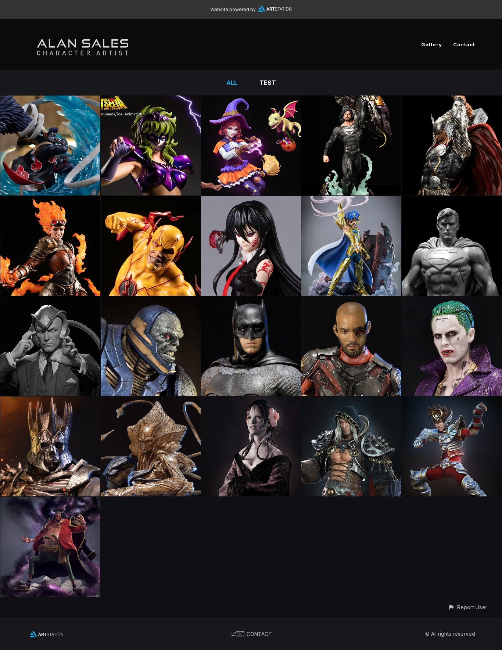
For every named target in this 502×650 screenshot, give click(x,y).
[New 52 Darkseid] (151, 301)
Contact (464, 44)
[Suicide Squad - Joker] (452, 301)
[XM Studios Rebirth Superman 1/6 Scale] (452, 201)
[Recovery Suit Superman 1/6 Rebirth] (351, 100)
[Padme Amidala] (251, 401)
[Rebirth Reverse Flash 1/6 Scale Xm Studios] (151, 201)
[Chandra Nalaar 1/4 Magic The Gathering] (50, 201)
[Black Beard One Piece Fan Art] (50, 502)
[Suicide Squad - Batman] (251, 301)
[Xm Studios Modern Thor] (452, 100)
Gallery (431, 44)
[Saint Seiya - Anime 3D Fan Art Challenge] (452, 401)
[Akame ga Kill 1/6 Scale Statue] (251, 201)
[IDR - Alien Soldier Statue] (151, 401)
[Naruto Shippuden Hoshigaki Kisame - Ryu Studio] (50, 100)
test (267, 82)
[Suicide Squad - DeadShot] (351, 301)
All (231, 82)
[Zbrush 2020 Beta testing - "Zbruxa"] (251, 100)
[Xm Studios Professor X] (50, 301)
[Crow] (351, 401)
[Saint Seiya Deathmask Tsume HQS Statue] (351, 201)
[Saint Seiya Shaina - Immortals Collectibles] (151, 100)
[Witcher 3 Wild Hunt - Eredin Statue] (50, 401)
